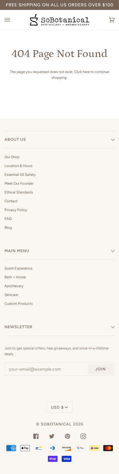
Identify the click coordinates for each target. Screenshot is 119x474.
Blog (8, 227)
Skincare (11, 295)
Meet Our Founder (18, 183)
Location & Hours (18, 166)
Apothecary (14, 286)
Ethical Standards (18, 192)
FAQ (8, 219)
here (86, 72)
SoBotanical (56, 424)
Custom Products (18, 303)
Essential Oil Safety (20, 175)
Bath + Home (15, 277)
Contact (11, 201)
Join (100, 369)
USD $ (57, 407)
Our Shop (12, 157)
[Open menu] (12, 20)
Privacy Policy (15, 210)
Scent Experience (18, 268)
